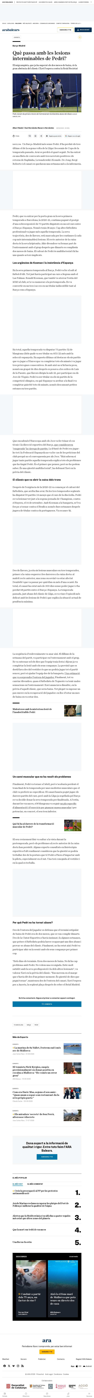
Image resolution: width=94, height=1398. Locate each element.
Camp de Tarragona (62, 23)
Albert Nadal (18, 128)
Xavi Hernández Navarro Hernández (39, 128)
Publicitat (42, 1359)
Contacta (60, 1359)
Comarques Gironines (47, 23)
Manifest (5, 1359)
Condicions (58, 1374)
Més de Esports (20, 1037)
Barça (29, 1025)
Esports (17, 37)
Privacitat (40, 1374)
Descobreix (21, 1256)
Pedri (36, 1025)
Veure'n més (73, 1256)
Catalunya (10, 23)
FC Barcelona (18, 1025)
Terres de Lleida (76, 23)
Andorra (36, 23)
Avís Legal (49, 1374)
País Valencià (27, 23)
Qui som (24, 1359)
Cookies (66, 1374)
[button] (91, 2)
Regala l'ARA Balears (84, 1359)
